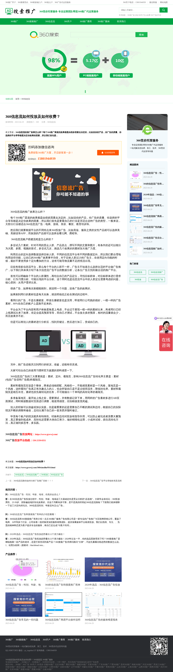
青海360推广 (111, 667)
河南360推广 (10, 667)
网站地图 (164, 2)
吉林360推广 (65, 667)
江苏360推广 (43, 667)
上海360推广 (133, 667)
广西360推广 (115, 664)
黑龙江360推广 (160, 664)
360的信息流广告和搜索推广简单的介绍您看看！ (33, 514)
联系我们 (121, 21)
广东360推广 (104, 664)
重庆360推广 (71, 664)
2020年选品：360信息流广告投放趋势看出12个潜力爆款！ (37, 534)
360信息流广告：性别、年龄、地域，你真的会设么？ (35, 494)
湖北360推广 (21, 667)
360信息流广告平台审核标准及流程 (106, 481)
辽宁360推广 (76, 667)
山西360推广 (144, 667)
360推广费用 (86, 21)
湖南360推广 (32, 667)
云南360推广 (48, 669)
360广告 (26, 664)
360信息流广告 (157, 280)
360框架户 (36, 662)
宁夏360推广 (100, 667)
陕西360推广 (155, 667)
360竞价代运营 (48, 662)
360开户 (68, 21)
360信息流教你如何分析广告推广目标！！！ (33, 481)
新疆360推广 (26, 669)
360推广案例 (103, 21)
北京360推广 (60, 664)
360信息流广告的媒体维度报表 (157, 227)
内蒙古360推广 (88, 667)
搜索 (163, 10)
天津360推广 (15, 669)
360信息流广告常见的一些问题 (157, 205)
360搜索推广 (32, 21)
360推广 (14, 21)
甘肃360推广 (93, 664)
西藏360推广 (37, 669)
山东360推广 (122, 667)
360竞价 (40, 664)
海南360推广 (137, 664)
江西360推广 (54, 667)
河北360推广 (148, 664)
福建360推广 (82, 664)
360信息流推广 (157, 272)
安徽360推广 (49, 664)
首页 (17, 99)
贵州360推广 (126, 664)
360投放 (138, 280)
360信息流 (50, 21)
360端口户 (25, 662)
